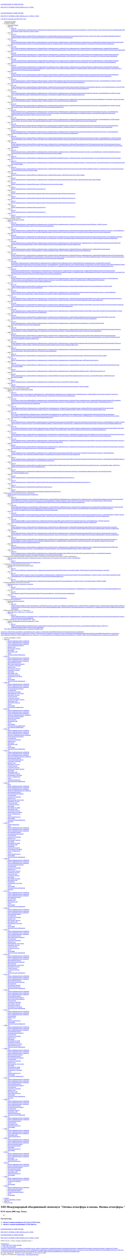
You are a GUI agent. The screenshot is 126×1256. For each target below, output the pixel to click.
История (40, 629)
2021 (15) (13, 406)
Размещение (36, 94)
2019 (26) (13, 73)
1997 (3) (13, 480)
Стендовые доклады (99, 36)
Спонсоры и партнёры (99, 80)
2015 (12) (13, 426)
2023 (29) (13, 241)
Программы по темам (50, 43)
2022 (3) (13, 568)
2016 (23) (13, 91)
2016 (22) (13, 290)
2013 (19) (13, 309)
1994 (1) (13, 215)
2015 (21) (13, 297)
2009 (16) (13, 136)
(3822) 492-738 (6, 1245)
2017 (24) (13, 85)
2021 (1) (13, 579)
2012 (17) (13, 525)
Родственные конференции (110, 238)
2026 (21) (13, 497)
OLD (24, 19)
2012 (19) (13, 118)
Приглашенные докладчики (100, 87)
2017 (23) (13, 284)
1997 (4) (13, 201)
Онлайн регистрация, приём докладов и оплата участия (34, 114)
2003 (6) (13, 463)
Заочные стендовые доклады (59, 238)
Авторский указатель (30, 37)
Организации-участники (44, 37)
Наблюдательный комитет (83, 335)
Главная (6, 1198)
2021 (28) (13, 59)
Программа (108, 36)
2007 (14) (13, 150)
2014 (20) (13, 303)
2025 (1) (13, 624)
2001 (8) (13, 182)
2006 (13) (13, 156)
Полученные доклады (96, 30)
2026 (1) (13, 561)
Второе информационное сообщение (43, 36)
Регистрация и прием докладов (20, 394)
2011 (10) (13, 439)
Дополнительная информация (111, 30)
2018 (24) (13, 277)
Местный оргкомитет (22, 500)
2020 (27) (13, 65)
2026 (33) (13, 28)
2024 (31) (13, 40)
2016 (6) (13, 587)
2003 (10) (13, 173)
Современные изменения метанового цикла (20, 565)
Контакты (82, 94)
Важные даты (86, 30)
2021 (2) (13, 573)
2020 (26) (13, 261)
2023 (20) (13, 505)
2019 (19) (13, 513)
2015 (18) (13, 519)
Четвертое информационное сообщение (87, 42)
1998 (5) (13, 196)
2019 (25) (13, 269)
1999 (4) (13, 476)
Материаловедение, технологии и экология (20, 584)
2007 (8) (13, 451)
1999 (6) (13, 192)
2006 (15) (13, 537)
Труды (53, 37)
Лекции (20, 522)
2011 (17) (13, 321)
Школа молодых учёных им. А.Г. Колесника (20, 612)
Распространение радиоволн (16, 601)
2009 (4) (13, 596)
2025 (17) (13, 392)
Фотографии (104, 50)
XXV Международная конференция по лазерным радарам (21, 629)
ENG (21, 19)
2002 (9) (13, 178)
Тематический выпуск (64, 121)
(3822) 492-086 (17, 1245)
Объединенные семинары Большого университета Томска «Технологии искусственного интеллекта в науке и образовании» (44, 558)
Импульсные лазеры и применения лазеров (20, 389)
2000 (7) (13, 187)
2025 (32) (13, 34)
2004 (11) (13, 167)
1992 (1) (13, 490)
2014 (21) (13, 104)
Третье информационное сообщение (65, 42)
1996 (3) (13, 206)
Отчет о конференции (23, 258)
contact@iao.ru (5, 1243)
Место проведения (16, 48)
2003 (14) (13, 545)
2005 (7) (13, 457)
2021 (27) (13, 253)
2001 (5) (13, 470)
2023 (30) (13, 47)
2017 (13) (13, 420)
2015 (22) (13, 97)
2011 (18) (13, 124)
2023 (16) (13, 399)
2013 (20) (13, 110)
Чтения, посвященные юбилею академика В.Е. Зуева (23, 621)
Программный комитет (50, 30)
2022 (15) (13, 615)
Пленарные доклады (114, 87)
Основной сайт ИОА (13, 19)
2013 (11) (13, 433)
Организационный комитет (65, 30)
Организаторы (78, 30)
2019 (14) (13, 412)
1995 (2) (13, 210)
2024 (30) (13, 235)
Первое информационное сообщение (33, 30)
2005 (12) (13, 161)
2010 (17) (13, 130)
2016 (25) (13, 604)
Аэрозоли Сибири (13, 25)
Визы (12, 263)
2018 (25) (13, 79)
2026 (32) (13, 223)
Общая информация (17, 270)
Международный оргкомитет (97, 230)
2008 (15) (13, 142)
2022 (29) (13, 53)
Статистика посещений (9, 1247)
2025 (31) (13, 229)
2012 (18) (13, 315)
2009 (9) (13, 445)
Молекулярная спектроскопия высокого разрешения (23, 494)
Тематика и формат (16, 30)
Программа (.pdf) (19, 37)
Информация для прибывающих (94, 416)
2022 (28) (13, 247)
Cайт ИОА (4, 19)
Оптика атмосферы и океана (16, 219)
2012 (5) (13, 592)
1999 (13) (13, 551)
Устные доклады (89, 36)
